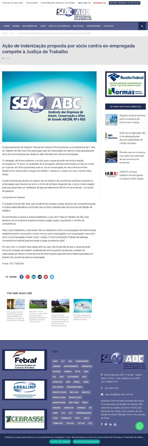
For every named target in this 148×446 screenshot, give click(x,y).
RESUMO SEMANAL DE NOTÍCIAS (125, 3)
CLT (63, 361)
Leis (62, 377)
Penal (77, 382)
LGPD (43, 26)
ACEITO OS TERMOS (60, 441)
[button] (139, 426)
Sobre (16, 26)
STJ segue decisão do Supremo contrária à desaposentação (82, 317)
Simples (81, 408)
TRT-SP (81, 423)
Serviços (68, 408)
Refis (85, 403)
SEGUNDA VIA (99, 3)
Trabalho (66, 418)
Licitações (72, 377)
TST (90, 423)
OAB (68, 382)
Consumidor (82, 361)
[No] (144, 439)
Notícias (78, 26)
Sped (55, 413)
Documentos (29, 26)
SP (90, 408)
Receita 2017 (75, 397)
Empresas (87, 366)
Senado (56, 408)
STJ (12, 33)
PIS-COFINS (58, 387)
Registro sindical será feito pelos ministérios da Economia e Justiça (133, 119)
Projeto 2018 (59, 392)
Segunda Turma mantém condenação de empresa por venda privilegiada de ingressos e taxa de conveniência (38, 316)
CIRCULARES (32, 3)
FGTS (77, 371)
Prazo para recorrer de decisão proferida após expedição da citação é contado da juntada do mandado (15, 316)
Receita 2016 (59, 397)
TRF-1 (77, 418)
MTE (84, 377)
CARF (55, 361)
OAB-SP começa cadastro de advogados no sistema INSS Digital (131, 175)
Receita (86, 392)
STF (63, 413)
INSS (86, 371)
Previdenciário (74, 387)
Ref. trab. (74, 403)
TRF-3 (86, 418)
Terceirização (83, 413)
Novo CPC (57, 382)
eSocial (57, 371)
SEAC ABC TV (84, 3)
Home (7, 26)
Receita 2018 (59, 403)
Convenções (93, 26)
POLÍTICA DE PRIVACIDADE (86, 441)
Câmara (56, 366)
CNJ (70, 361)
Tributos (57, 423)
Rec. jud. (74, 392)
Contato (109, 26)
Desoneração (71, 366)
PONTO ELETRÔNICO (59, 26)
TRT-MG (70, 423)
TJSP (55, 418)
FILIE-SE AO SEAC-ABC (12, 3)
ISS (54, 377)
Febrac (67, 371)
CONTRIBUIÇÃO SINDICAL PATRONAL (58, 3)
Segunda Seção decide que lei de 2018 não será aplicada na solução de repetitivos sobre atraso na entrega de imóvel (60, 320)
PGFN (86, 382)
